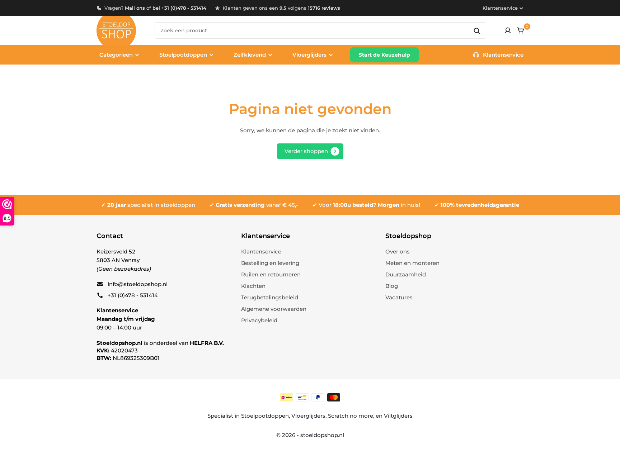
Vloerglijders (308, 415)
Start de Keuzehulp (384, 55)
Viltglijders (398, 415)
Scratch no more (350, 415)
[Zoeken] (477, 30)
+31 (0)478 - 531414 (133, 295)
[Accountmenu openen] (507, 30)
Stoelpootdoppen (265, 415)
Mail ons (135, 8)
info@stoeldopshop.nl (138, 284)
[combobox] (320, 30)
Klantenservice (500, 8)
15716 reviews (324, 8)
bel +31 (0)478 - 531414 (179, 8)
